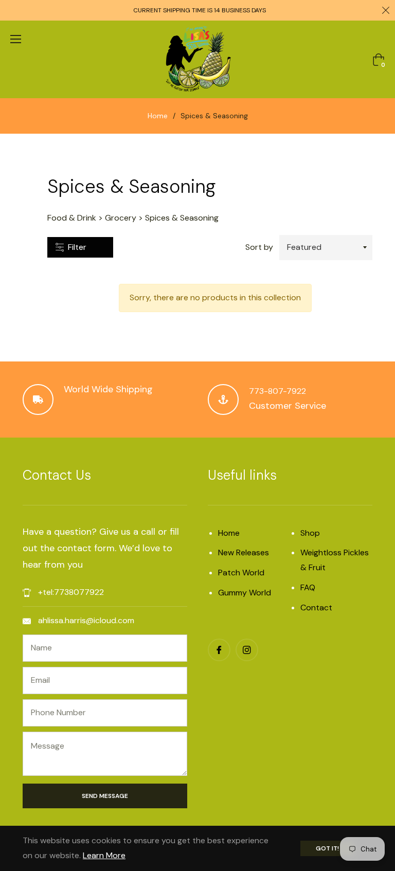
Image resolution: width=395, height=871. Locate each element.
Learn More (104, 855)
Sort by (259, 247)
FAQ (307, 587)
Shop (310, 533)
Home (158, 115)
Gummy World (244, 592)
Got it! (327, 848)
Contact (316, 607)
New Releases (243, 552)
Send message (105, 796)
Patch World (241, 572)
